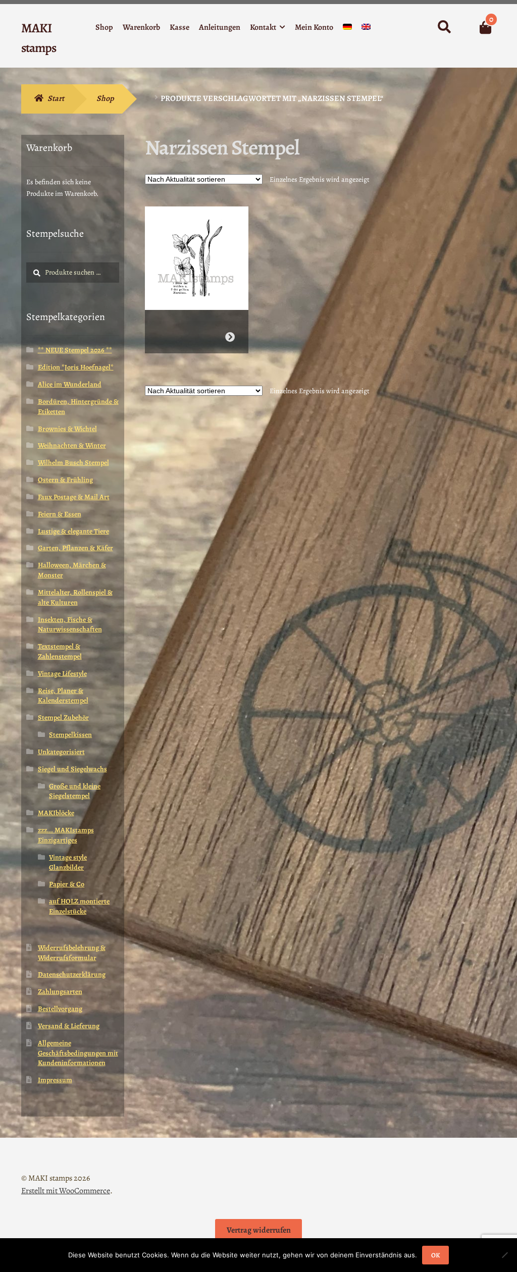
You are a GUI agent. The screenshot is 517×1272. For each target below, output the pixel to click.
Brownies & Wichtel (67, 429)
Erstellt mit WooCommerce (65, 1190)
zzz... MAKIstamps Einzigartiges (66, 835)
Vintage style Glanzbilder (68, 862)
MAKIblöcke (56, 813)
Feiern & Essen (59, 514)
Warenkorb (141, 27)
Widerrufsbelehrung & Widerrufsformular (72, 953)
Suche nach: (443, 27)
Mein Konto (314, 27)
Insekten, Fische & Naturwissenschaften (70, 624)
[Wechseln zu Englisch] (366, 29)
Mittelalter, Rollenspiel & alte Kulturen (75, 597)
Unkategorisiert (61, 752)
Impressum (55, 1080)
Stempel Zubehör (63, 717)
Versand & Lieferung (68, 1026)
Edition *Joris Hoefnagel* (76, 367)
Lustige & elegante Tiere (73, 531)
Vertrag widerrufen (259, 1230)
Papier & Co (66, 884)
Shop (104, 27)
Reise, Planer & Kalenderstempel (63, 696)
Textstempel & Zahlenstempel (60, 651)
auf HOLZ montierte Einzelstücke (79, 906)
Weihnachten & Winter (72, 445)
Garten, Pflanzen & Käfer (75, 548)
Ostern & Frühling (65, 480)
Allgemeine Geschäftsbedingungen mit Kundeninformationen (78, 1053)
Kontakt (263, 27)
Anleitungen (219, 27)
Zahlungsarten (60, 991)
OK (435, 1255)
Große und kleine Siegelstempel (74, 791)
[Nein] (504, 1255)
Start (55, 98)
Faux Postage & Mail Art (74, 497)
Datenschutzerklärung (72, 974)
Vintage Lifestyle (62, 673)
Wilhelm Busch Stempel (73, 462)
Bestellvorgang (60, 1009)
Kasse (179, 27)
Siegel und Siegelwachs (72, 769)
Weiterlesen (230, 337)
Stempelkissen (70, 734)
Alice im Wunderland (69, 384)
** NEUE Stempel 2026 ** (75, 350)
